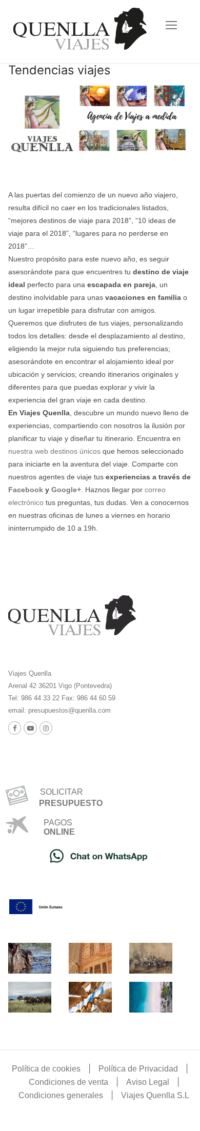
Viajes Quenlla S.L (155, 1095)
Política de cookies (46, 1068)
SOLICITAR (57, 791)
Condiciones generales (60, 1095)
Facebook (25, 490)
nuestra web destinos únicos (54, 451)
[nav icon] (171, 25)
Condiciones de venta (68, 1082)
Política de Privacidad (138, 1068)
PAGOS (58, 822)
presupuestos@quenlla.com (68, 710)
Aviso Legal (147, 1082)
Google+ (66, 490)
